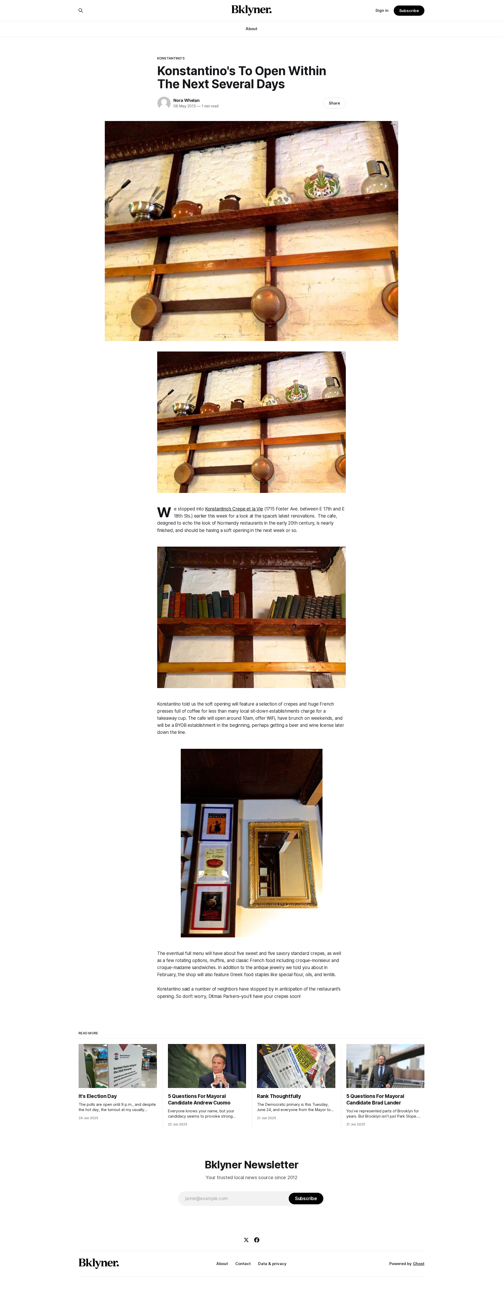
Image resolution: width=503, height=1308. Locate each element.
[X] (246, 1240)
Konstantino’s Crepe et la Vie (234, 509)
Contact (243, 1263)
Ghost (418, 1263)
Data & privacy (272, 1263)
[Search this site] (80, 10)
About (251, 28)
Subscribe (409, 10)
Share (334, 103)
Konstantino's (171, 58)
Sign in (382, 10)
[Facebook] (256, 1240)
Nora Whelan (186, 100)
